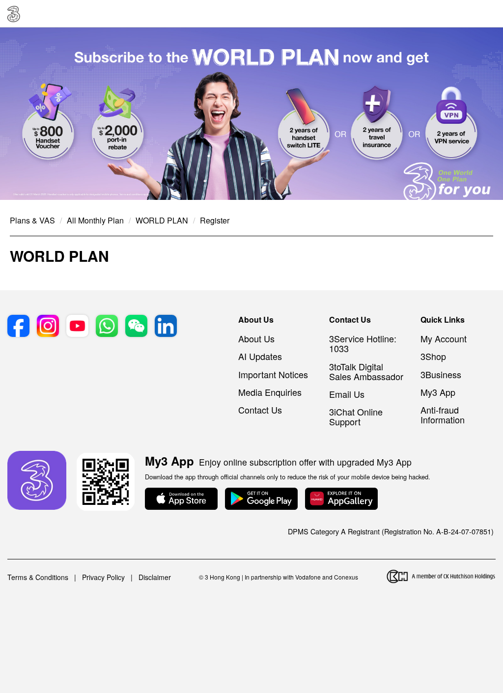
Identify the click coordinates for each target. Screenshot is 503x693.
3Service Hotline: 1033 (362, 343)
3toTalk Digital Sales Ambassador (366, 371)
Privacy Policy (103, 577)
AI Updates (260, 356)
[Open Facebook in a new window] (18, 327)
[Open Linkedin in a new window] (166, 327)
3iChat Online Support (356, 416)
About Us (256, 338)
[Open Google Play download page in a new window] (261, 499)
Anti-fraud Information (442, 414)
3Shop (433, 356)
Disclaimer (155, 577)
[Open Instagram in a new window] (48, 327)
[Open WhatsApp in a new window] (107, 327)
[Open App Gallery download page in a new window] (341, 499)
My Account (443, 338)
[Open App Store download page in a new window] (181, 499)
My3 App (437, 392)
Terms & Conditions (37, 577)
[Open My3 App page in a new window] (36, 481)
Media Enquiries (270, 392)
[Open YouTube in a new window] (77, 327)
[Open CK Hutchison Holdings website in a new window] (441, 577)
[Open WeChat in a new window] (136, 327)
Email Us (346, 394)
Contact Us (260, 409)
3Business (440, 374)
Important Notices (273, 374)
